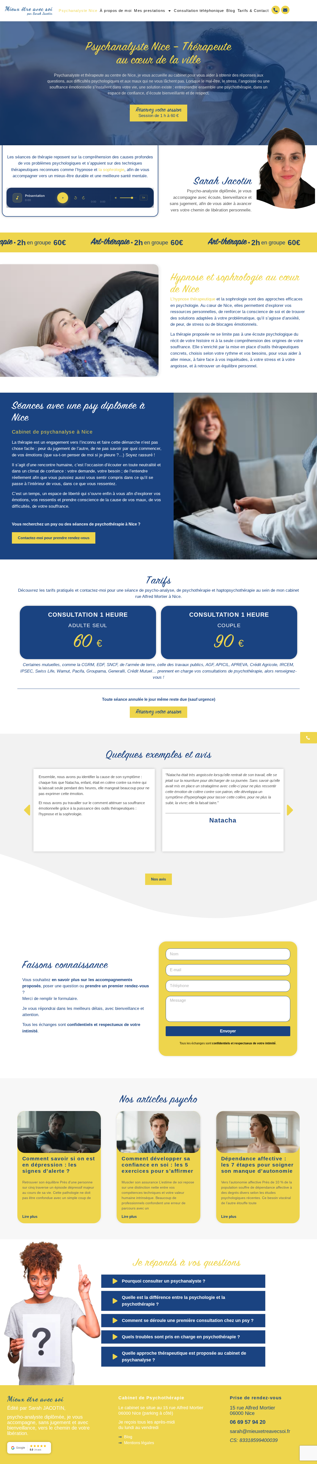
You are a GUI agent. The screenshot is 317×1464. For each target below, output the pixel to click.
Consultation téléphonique (199, 10)
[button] (26, 810)
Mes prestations (149, 10)
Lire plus (29, 1216)
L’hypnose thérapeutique (192, 299)
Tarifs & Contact (253, 10)
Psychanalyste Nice (78, 10)
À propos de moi (116, 10)
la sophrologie (111, 169)
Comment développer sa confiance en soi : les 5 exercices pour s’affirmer (157, 1165)
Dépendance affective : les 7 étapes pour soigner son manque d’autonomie (257, 1165)
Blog (230, 10)
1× (143, 197)
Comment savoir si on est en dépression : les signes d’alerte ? (58, 1165)
